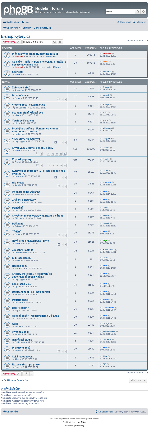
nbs (16, 123)
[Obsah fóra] (18, 9)
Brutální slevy (20, 95)
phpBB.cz (82, 422)
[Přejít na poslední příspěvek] (113, 53)
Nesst (18, 98)
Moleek (106, 223)
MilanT (106, 207)
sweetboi (19, 260)
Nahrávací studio (22, 339)
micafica (19, 176)
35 (65, 154)
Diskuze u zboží (21, 347)
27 (65, 165)
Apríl (15, 323)
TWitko (106, 147)
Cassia (18, 318)
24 (53, 165)
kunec (105, 170)
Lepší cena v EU (21, 283)
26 (61, 165)
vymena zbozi (20, 331)
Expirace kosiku (21, 257)
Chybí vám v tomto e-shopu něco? (32, 147)
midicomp (19, 134)
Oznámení (51, 56)
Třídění (16, 231)
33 (57, 154)
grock (105, 120)
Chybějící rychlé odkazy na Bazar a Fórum (37, 215)
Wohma (106, 299)
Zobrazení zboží (21, 87)
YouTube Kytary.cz (23, 120)
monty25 (19, 210)
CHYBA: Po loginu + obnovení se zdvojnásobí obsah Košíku (32, 275)
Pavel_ (106, 159)
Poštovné (17, 223)
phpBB (65, 419)
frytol (17, 286)
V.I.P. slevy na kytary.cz (26, 138)
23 (48, 165)
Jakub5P (23, 108)
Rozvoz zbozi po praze (26, 364)
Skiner (18, 326)
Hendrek (19, 56)
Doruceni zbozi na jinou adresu (31, 291)
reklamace (18, 182)
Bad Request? (20, 307)
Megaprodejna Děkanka (26, 191)
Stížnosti (17, 71)
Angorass (19, 194)
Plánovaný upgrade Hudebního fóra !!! (35, 53)
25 (57, 165)
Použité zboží (20, 299)
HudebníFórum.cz (54, 67)
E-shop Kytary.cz (15, 36)
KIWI (17, 115)
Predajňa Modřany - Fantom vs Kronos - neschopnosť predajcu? (36, 130)
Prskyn (106, 87)
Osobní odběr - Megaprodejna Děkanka (35, 315)
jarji (16, 310)
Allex (17, 359)
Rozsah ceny (19, 265)
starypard (107, 138)
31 (48, 154)
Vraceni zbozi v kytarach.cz (28, 104)
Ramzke (19, 202)
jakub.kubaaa (109, 331)
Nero (17, 74)
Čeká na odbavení (22, 356)
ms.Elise (19, 302)
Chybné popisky (21, 159)
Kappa (18, 350)
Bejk (105, 240)
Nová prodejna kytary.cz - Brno (30, 240)
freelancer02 (21, 252)
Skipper (18, 218)
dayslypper (20, 141)
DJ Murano (20, 342)
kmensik (107, 182)
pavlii (105, 61)
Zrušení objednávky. (24, 199)
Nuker (18, 367)
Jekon (18, 226)
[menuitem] (25, 22)
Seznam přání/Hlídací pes (27, 112)
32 (53, 154)
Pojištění (17, 207)
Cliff (104, 364)
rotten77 (19, 268)
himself (106, 95)
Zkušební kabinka (22, 249)
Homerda (107, 71)
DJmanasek (108, 307)
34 (61, 154)
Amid (17, 185)
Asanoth (19, 90)
